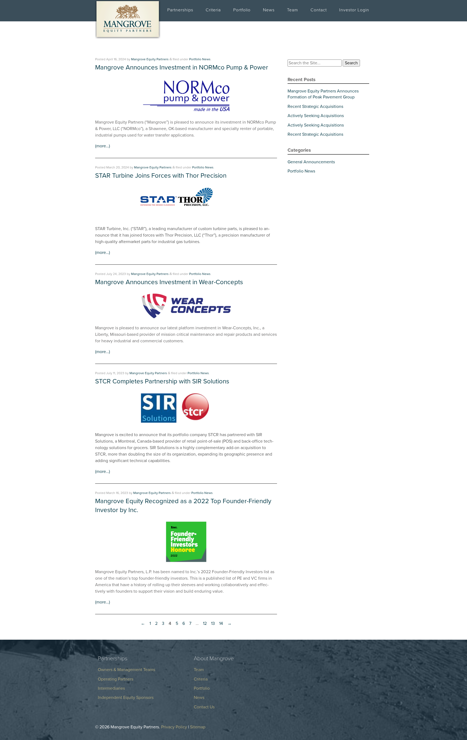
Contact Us (204, 707)
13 (213, 623)
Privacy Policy (174, 727)
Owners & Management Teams (126, 669)
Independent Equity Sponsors (126, 697)
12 (205, 623)
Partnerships (180, 10)
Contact (319, 10)
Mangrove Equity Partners (150, 59)
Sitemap (197, 727)
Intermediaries (111, 688)
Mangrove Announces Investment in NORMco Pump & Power (181, 67)
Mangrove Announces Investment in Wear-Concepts (169, 282)
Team (292, 10)
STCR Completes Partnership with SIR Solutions (162, 381)
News (269, 10)
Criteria (213, 10)
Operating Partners (115, 679)
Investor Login (354, 10)
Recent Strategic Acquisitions (315, 106)
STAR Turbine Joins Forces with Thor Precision (160, 176)
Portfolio (242, 10)
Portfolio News (200, 59)
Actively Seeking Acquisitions (316, 115)
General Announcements (311, 162)
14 (221, 623)
